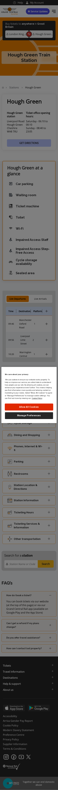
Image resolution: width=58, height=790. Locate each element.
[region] (28, 395)
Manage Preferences (29, 415)
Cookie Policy (37, 398)
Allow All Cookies (29, 407)
